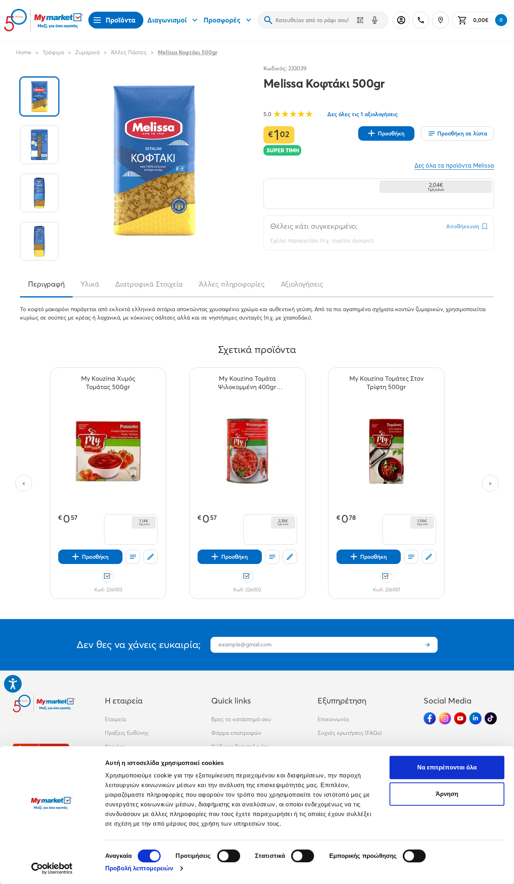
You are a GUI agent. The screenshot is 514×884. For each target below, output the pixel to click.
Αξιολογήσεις (302, 284)
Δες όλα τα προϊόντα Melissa (454, 165)
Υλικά (90, 284)
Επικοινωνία (333, 719)
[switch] (228, 855)
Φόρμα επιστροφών (236, 732)
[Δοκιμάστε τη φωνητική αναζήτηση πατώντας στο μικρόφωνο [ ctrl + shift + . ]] (374, 20)
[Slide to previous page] (23, 483)
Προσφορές (222, 20)
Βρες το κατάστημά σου (241, 719)
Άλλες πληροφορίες (232, 284)
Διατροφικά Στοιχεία (149, 284)
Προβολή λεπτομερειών (139, 868)
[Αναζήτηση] (268, 20)
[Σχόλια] (150, 557)
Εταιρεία (115, 719)
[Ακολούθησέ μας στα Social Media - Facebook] (430, 718)
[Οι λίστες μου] (133, 557)
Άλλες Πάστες (129, 52)
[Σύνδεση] (401, 20)
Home (23, 52)
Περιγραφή (46, 284)
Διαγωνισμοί (167, 20)
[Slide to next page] (490, 483)
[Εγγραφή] (427, 645)
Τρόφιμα (53, 52)
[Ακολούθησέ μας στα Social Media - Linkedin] (475, 718)
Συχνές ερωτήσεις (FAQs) (350, 732)
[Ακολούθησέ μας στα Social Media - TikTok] (491, 718)
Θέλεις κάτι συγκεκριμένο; (313, 226)
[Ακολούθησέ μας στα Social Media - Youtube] (460, 718)
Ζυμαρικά (87, 52)
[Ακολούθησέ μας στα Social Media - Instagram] (445, 718)
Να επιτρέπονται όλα (447, 767)
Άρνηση (447, 793)
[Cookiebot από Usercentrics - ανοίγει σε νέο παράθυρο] (52, 868)
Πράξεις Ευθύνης (127, 732)
